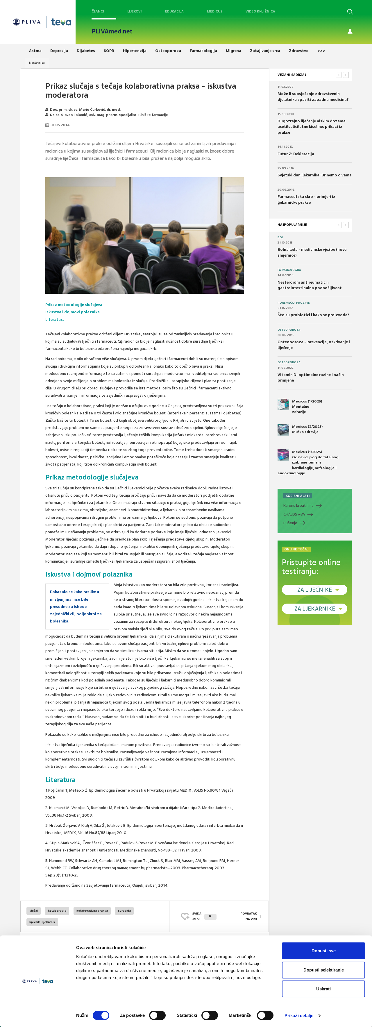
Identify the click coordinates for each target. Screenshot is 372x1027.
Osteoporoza (289, 330)
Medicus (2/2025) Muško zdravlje (307, 429)
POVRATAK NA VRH (249, 916)
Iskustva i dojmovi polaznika (72, 311)
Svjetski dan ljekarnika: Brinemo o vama (315, 175)
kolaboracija (57, 911)
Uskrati (323, 988)
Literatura (55, 319)
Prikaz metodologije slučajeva (73, 304)
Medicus (214, 11)
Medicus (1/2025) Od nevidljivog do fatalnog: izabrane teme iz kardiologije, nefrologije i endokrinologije (308, 462)
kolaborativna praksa (92, 911)
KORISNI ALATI (298, 496)
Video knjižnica (260, 11)
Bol (280, 237)
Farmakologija (289, 270)
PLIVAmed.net (112, 31)
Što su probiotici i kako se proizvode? (313, 314)
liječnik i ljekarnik (42, 922)
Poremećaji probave (294, 303)
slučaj (33, 911)
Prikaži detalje (299, 1015)
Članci (98, 11)
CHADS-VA (294, 514)
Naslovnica (37, 63)
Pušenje (290, 522)
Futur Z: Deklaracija (296, 153)
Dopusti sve (324, 950)
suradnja (124, 911)
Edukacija (174, 11)
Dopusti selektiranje (323, 969)
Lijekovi (134, 11)
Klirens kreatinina (298, 505)
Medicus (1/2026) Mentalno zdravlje (307, 406)
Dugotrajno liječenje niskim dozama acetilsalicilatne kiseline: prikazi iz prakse (312, 127)
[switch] (157, 1015)
